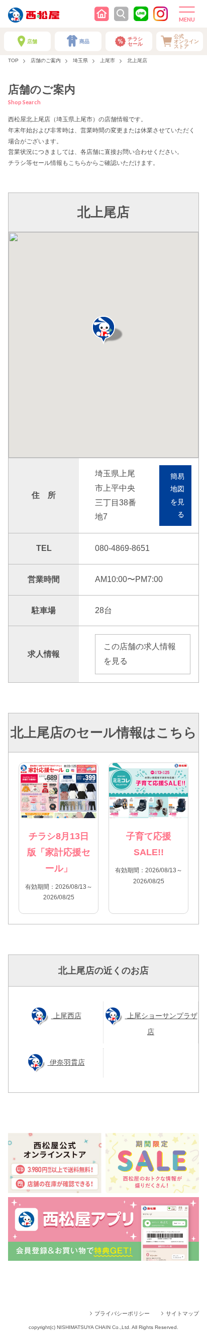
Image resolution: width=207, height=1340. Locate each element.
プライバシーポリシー (122, 1313)
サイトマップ (182, 1313)
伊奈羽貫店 (66, 1062)
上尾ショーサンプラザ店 (161, 1024)
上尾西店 (66, 1016)
